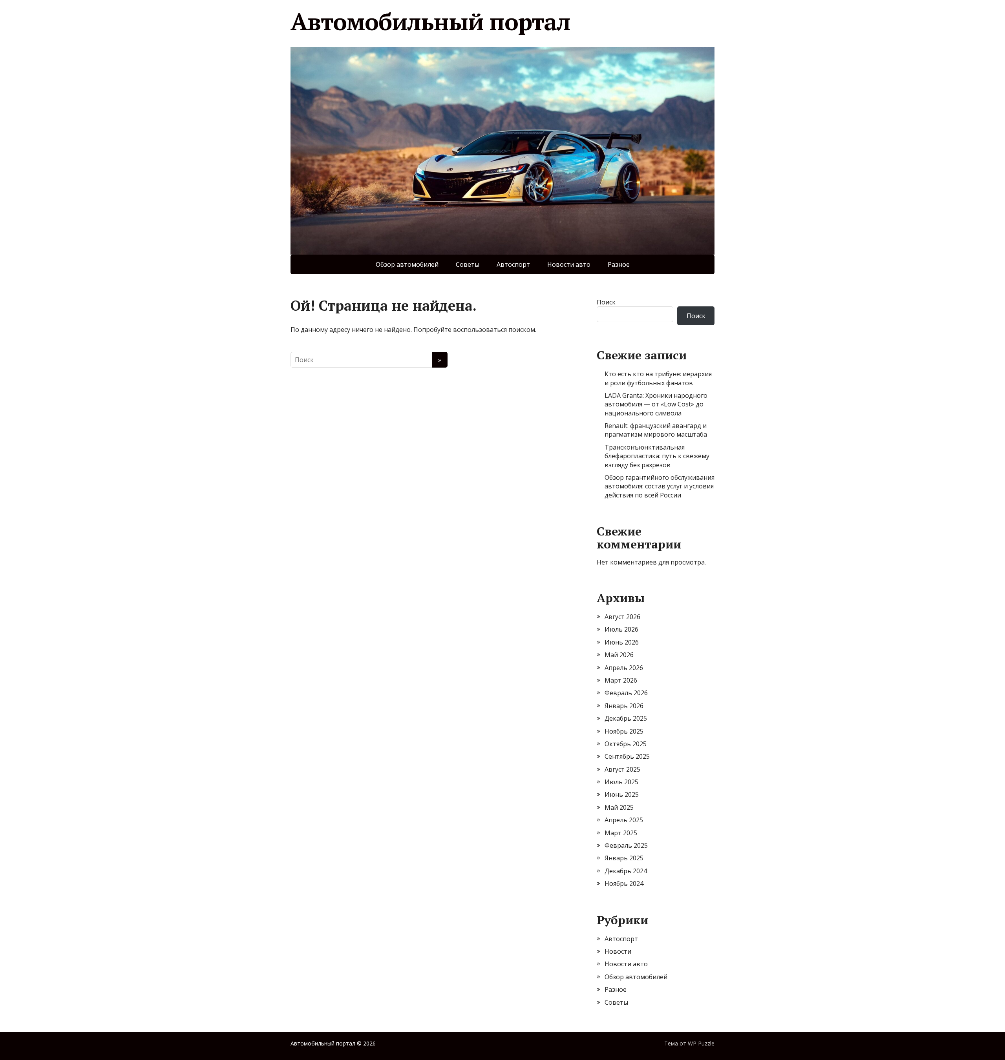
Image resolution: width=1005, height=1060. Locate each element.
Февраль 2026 (626, 692)
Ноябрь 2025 (624, 731)
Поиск (606, 302)
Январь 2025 (624, 858)
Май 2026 (619, 654)
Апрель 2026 (624, 667)
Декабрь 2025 (626, 718)
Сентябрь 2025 (627, 756)
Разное (619, 264)
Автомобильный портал (430, 21)
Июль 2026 (621, 629)
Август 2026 (622, 616)
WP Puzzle (701, 1043)
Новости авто (568, 264)
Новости (618, 951)
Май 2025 (619, 807)
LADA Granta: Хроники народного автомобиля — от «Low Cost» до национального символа (656, 404)
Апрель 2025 (624, 820)
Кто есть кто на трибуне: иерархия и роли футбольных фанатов (658, 378)
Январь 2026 (624, 705)
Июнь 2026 (622, 642)
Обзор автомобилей (407, 264)
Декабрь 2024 (626, 871)
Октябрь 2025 (626, 743)
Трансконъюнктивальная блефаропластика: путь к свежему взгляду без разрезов (657, 456)
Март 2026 (621, 680)
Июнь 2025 (622, 794)
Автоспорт (513, 264)
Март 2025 (621, 833)
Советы (467, 264)
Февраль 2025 (626, 845)
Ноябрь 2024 (624, 883)
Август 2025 (622, 769)
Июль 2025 (621, 782)
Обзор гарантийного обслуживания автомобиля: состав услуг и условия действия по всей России (659, 486)
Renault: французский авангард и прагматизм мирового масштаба (656, 430)
